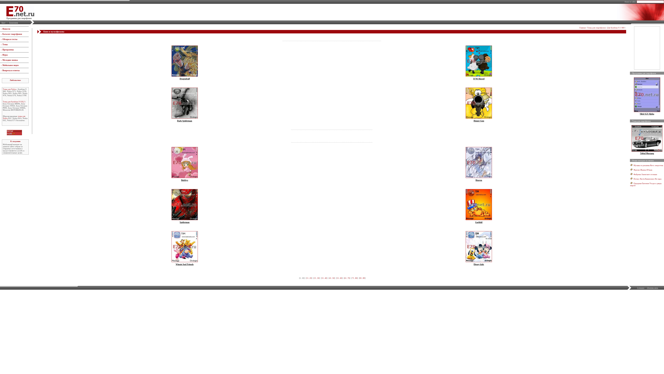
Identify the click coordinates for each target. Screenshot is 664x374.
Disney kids (479, 264)
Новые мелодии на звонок (643, 160)
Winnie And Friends (185, 264)
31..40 (324, 278)
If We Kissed (479, 79)
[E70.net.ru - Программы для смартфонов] (20, 15)
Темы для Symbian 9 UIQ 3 (14, 102)
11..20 (309, 278)
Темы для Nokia (9, 89)
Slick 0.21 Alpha (647, 114)
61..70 (347, 278)
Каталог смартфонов (12, 34)
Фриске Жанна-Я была (643, 170)
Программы (8, 49)
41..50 (331, 278)
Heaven (479, 180)
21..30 (316, 278)
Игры (5, 55)
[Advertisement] (332, 38)
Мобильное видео (10, 65)
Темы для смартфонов (596, 28)
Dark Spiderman (184, 121)
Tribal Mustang (647, 153)
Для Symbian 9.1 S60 (616, 28)
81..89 (362, 278)
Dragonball (185, 79)
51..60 (339, 278)
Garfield (478, 222)
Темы (5, 44)
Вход (3, 23)
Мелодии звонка (10, 60)
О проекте (640, 288)
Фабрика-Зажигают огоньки (645, 174)
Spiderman (185, 222)
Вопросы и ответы (11, 70)
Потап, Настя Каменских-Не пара (647, 179)
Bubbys (184, 180)
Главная (582, 28)
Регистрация (13, 23)
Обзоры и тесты (9, 39)
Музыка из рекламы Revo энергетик (648, 165)
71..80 (354, 278)
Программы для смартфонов (644, 73)
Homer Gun (479, 121)
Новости (6, 29)
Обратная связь (652, 288)
